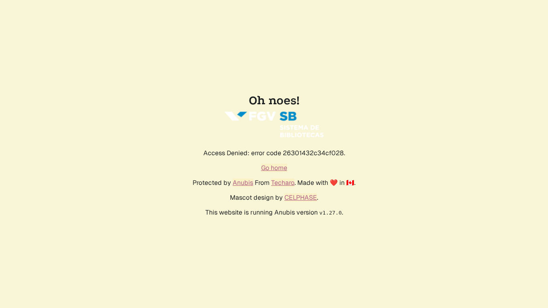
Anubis (243, 182)
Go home (274, 168)
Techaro (282, 182)
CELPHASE (300, 197)
